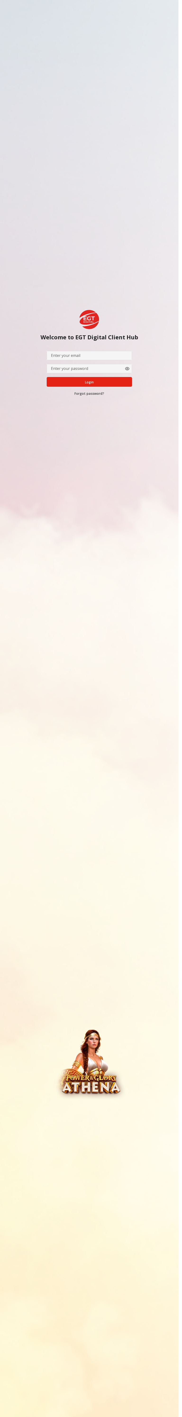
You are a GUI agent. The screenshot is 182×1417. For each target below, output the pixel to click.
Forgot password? (89, 393)
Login (89, 382)
